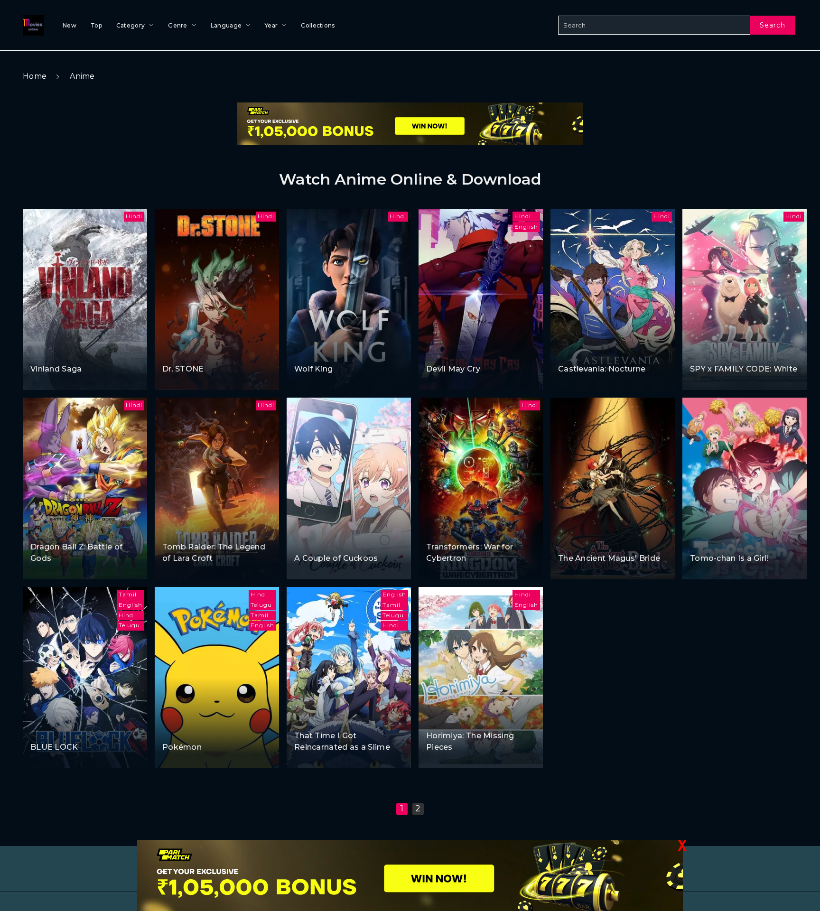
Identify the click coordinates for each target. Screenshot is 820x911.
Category (130, 25)
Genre (177, 25)
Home (35, 76)
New (69, 25)
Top (96, 25)
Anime (82, 76)
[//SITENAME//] (31, 25)
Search (772, 25)
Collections (318, 25)
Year (271, 25)
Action (42, 351)
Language (226, 25)
